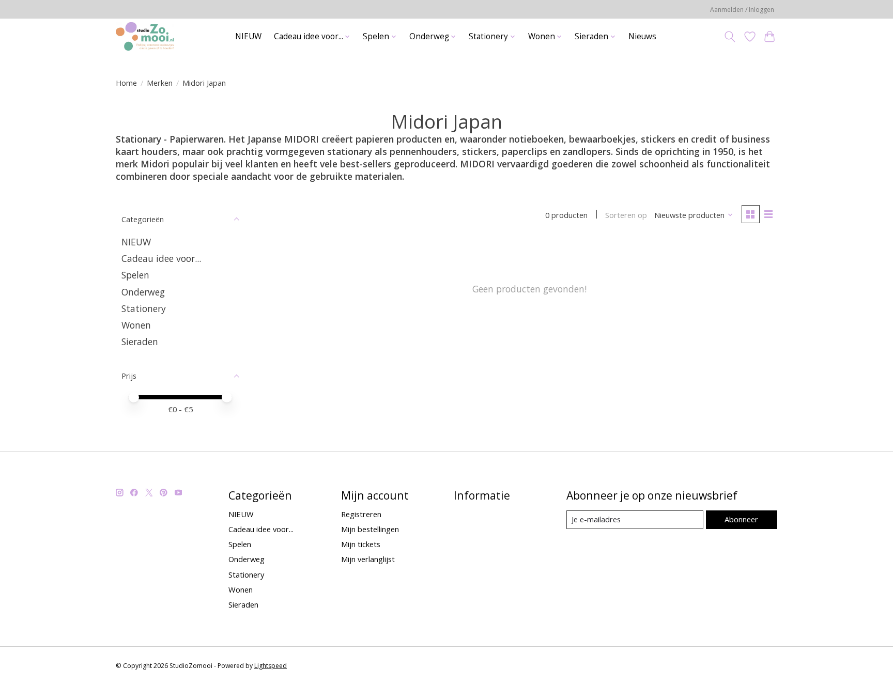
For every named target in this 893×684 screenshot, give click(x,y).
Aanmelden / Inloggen (742, 9)
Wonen (136, 325)
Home (126, 82)
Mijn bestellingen (370, 529)
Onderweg (143, 292)
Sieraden (139, 341)
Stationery (143, 308)
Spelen (135, 275)
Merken (160, 82)
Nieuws (642, 36)
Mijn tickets (360, 544)
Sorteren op (626, 215)
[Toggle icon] (729, 36)
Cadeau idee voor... (161, 258)
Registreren (361, 514)
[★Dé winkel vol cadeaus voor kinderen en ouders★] (145, 36)
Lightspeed (270, 665)
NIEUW (248, 36)
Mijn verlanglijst (368, 559)
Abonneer (741, 519)
